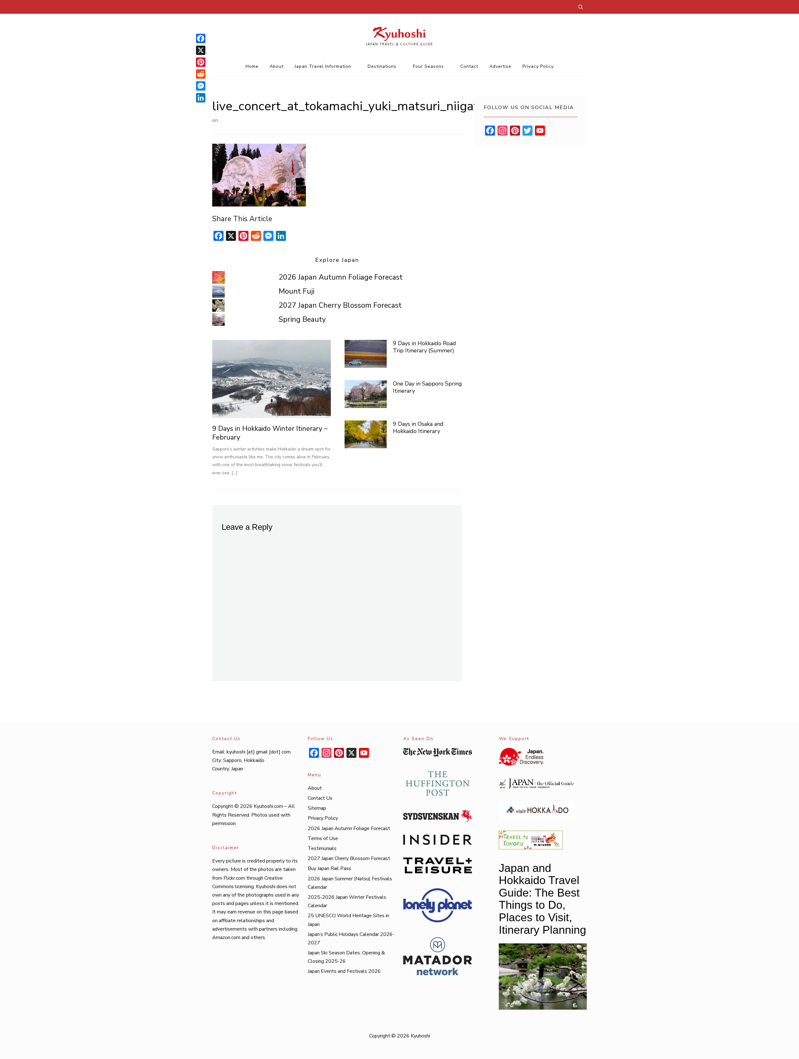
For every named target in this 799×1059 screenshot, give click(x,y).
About (276, 66)
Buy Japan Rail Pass (329, 868)
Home (252, 66)
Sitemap (317, 808)
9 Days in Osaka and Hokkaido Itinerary (418, 427)
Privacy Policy (538, 66)
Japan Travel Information (323, 66)
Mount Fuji (296, 291)
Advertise (500, 66)
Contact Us (320, 798)
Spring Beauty (302, 319)
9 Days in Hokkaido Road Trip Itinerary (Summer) (424, 347)
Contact (469, 66)
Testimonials (322, 848)
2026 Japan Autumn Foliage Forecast (341, 277)
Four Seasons (428, 66)
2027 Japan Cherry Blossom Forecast (340, 305)
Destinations (382, 66)
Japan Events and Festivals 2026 (344, 971)
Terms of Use (323, 838)
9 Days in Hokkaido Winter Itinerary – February (269, 433)
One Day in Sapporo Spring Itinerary (427, 387)
